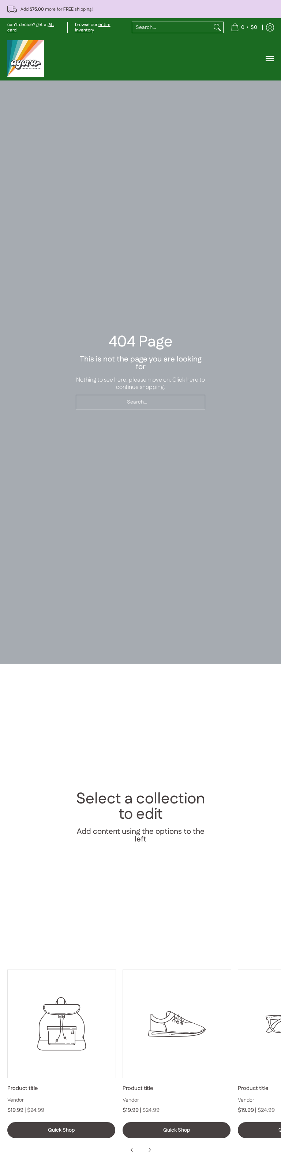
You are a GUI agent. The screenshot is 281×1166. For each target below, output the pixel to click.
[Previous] (132, 1150)
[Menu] (269, 58)
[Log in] (270, 27)
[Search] (217, 27)
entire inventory (92, 27)
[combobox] (171, 27)
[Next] (149, 1150)
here (192, 380)
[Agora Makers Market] (25, 58)
